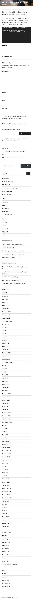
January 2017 (5, 526)
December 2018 (6, 488)
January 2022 (6, 403)
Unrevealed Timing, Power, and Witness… (13, 254)
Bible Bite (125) (6, 185)
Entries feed (5, 580)
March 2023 (5, 381)
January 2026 (6, 308)
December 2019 (6, 450)
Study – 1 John (6, 561)
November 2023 (6, 356)
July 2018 (4, 504)
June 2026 (5, 296)
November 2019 (6, 453)
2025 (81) (4, 225)
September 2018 (7, 498)
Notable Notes (6, 548)
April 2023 (5, 378)
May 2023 (5, 375)
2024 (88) (5, 228)
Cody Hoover (5, 272)
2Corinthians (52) (7, 214)
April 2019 (5, 476)
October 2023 (6, 359)
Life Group (5, 539)
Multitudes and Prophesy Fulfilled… (11, 257)
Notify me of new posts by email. (11, 129)
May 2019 (5, 472)
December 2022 (6, 390)
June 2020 (5, 431)
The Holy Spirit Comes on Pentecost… (12, 244)
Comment (5, 71)
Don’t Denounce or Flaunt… (18, 283)
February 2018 (6, 520)
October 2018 (6, 494)
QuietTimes (5, 558)
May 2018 (5, 510)
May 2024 (5, 337)
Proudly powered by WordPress (10, 597)
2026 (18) (4, 222)
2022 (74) (4, 235)
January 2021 (5, 409)
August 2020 (5, 425)
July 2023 (5, 368)
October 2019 (6, 457)
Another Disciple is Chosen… (10, 248)
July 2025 (5, 327)
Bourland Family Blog (15, 2)
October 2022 (6, 397)
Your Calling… (14, 277)
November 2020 (6, 416)
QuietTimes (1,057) (7, 181)
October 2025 (6, 318)
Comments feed (6, 583)
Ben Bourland (19, 9)
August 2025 (5, 324)
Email (4, 100)
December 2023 (6, 353)
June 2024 (5, 334)
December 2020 (6, 412)
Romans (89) (5, 208)
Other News (5, 551)
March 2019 (5, 479)
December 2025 (6, 312)
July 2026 (5, 293)
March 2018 (5, 517)
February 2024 (6, 346)
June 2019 (5, 469)
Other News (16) (6, 194)
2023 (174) (5, 232)
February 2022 (6, 400)
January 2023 (6, 387)
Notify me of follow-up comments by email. (14, 124)
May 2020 (5, 435)
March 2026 (5, 302)
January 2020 (6, 447)
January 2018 (5, 523)
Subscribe (26, 166)
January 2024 (6, 349)
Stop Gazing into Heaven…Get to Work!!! (13, 251)
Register (4, 574)
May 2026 (5, 299)
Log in (4, 577)
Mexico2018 (8, 54)
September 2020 (7, 422)
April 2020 (5, 438)
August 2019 (5, 463)
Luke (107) (5, 205)
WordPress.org (6, 586)
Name (4, 92)
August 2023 (5, 365)
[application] (16, 35)
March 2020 (5, 441)
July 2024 (5, 331)
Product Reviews (6, 555)
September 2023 (7, 362)
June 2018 (5, 507)
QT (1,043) (5, 202)
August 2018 (5, 501)
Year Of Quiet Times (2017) (9, 564)
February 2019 (6, 482)
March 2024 (5, 343)
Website (4, 108)
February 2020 (6, 444)
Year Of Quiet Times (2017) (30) (10, 188)
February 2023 (6, 384)
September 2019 (7, 460)
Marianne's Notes (7, 542)
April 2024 (5, 340)
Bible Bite (5, 536)
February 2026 (6, 305)
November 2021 (6, 406)
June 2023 (5, 371)
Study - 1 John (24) (7, 191)
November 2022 (6, 394)
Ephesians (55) (6, 211)
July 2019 (4, 466)
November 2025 (6, 315)
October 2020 (6, 419)
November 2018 (6, 491)
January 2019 (5, 485)
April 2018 (5, 513)
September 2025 (7, 321)
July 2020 (5, 428)
